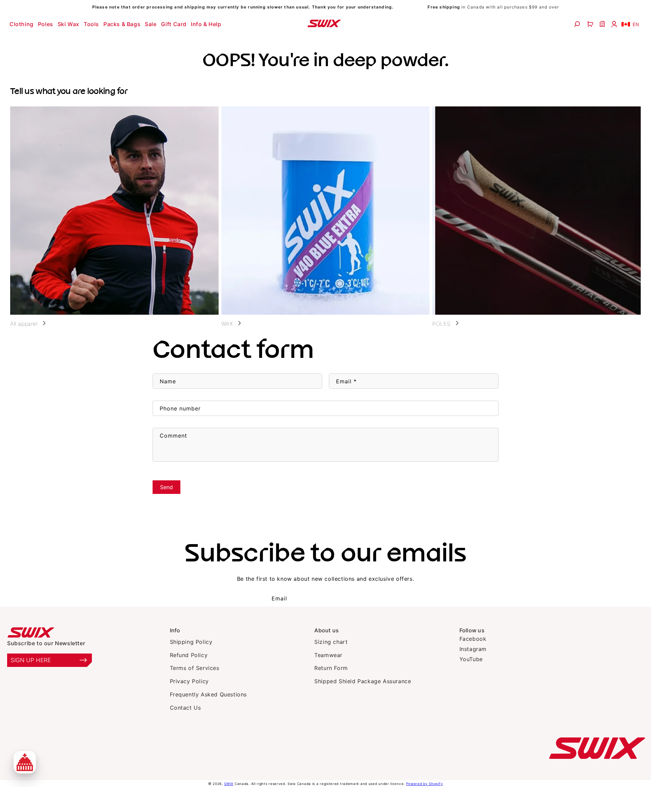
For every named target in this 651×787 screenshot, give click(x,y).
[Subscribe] (366, 599)
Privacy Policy (189, 681)
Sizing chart (331, 641)
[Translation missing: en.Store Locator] (603, 24)
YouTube (471, 659)
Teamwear (328, 655)
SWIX (228, 784)
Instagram (473, 649)
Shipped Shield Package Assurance (362, 681)
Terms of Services (194, 668)
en (636, 24)
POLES (441, 323)
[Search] (578, 24)
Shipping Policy (191, 641)
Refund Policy (189, 655)
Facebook (473, 638)
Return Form (331, 668)
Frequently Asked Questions (208, 694)
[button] (22, 24)
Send (166, 487)
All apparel (24, 323)
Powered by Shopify (424, 784)
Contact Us (185, 707)
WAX (227, 323)
